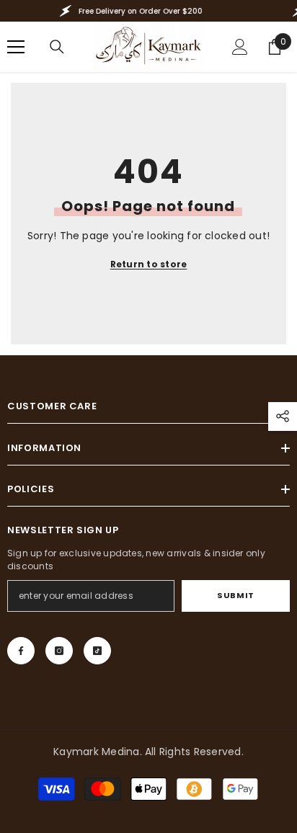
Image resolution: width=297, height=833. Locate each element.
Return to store (148, 264)
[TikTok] (97, 650)
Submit (235, 595)
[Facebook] (21, 650)
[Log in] (240, 47)
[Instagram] (59, 650)
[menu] (16, 46)
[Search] (57, 46)
